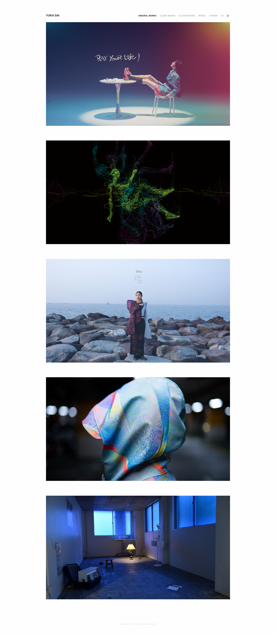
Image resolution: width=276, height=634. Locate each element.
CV (222, 16)
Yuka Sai (52, 15)
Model (202, 16)
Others (213, 16)
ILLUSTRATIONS (187, 16)
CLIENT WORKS (167, 16)
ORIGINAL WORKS (147, 16)
